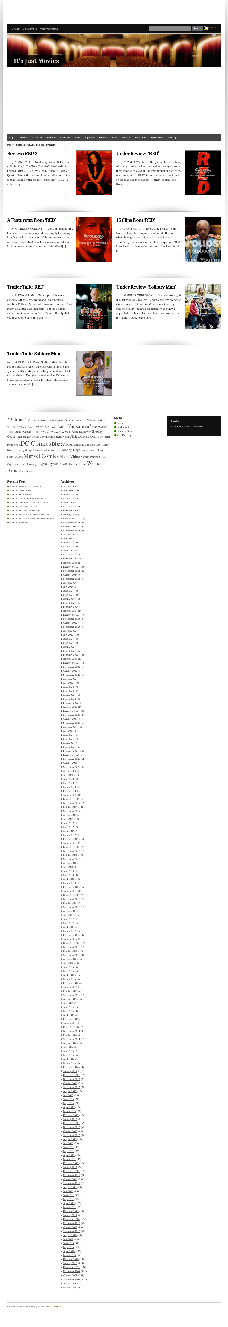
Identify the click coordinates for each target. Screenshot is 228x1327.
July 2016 (68, 963)
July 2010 (68, 1239)
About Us (30, 29)
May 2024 (68, 594)
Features (51, 137)
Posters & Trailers (108, 137)
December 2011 (71, 1171)
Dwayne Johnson (73, 444)
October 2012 (70, 1131)
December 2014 (71, 1027)
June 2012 (68, 1147)
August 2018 (70, 862)
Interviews (65, 137)
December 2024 (71, 566)
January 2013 (70, 1119)
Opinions (90, 137)
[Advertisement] (114, 10)
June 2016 (68, 967)
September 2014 (71, 1039)
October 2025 (70, 526)
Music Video (69, 456)
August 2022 (70, 678)
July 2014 (68, 1047)
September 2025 (71, 530)
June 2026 (68, 494)
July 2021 (68, 730)
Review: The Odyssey (21, 494)
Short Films (140, 137)
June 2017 (68, 919)
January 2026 (70, 514)
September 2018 (71, 858)
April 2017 (69, 927)
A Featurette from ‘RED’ (31, 220)
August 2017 (70, 911)
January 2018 (70, 891)
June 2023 (68, 638)
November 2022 (71, 666)
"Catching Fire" (56, 420)
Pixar (15, 464)
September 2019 (71, 810)
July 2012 (68, 1143)
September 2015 (71, 995)
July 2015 (68, 1003)
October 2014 (70, 1035)
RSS (213, 28)
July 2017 (68, 915)
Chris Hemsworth (59, 436)
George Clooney (15, 450)
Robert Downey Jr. (29, 464)
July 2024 (68, 586)
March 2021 (69, 746)
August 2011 (70, 1187)
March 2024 (69, 602)
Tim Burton (66, 464)
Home (16, 29)
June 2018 (68, 871)
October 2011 (70, 1179)
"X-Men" (66, 432)
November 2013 (71, 1079)
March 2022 (69, 698)
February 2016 (71, 983)
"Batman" (17, 419)
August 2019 (70, 814)
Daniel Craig (13, 444)
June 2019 (68, 822)
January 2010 (70, 1263)
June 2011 (68, 1195)
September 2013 (71, 1087)
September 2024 (71, 578)
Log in (120, 423)
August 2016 (70, 959)
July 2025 (68, 538)
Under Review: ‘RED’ (137, 153)
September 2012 (71, 1135)
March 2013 (69, 1111)
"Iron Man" (12, 426)
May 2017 (68, 923)
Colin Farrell (104, 436)
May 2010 (68, 1247)
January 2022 (70, 706)
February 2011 (71, 1211)
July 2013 (68, 1095)
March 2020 (69, 786)
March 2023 (69, 650)
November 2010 (71, 1223)
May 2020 (68, 782)
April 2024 (69, 598)
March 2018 (69, 883)
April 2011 (69, 1203)
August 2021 (70, 726)
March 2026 (69, 506)
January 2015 (70, 1023)
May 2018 (68, 875)
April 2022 (69, 694)
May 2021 (68, 738)
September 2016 (71, 955)
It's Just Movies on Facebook (188, 426)
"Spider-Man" (42, 427)
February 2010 (71, 1259)
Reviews (126, 137)
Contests (23, 137)
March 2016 (69, 979)
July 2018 (68, 867)
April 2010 (69, 1251)
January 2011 (70, 1215)
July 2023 (68, 634)
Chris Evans (41, 436)
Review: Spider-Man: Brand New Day (29, 514)
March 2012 (69, 1159)
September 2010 (71, 1231)
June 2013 (68, 1099)
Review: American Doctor (23, 506)
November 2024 (71, 570)
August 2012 (70, 1139)
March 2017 (69, 931)
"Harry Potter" (96, 420)
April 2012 (69, 1155)
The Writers (49, 29)
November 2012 (71, 1127)
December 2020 (71, 754)
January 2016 (70, 987)
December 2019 (71, 798)
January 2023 (70, 658)
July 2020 (68, 774)
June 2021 (68, 734)
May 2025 (68, 546)
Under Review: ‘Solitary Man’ (146, 287)
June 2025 (68, 542)
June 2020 (68, 778)
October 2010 (70, 1227)
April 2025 (69, 550)
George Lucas (32, 450)
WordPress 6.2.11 (58, 1306)
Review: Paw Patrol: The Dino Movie (29, 502)
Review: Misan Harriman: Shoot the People (32, 518)
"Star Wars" (59, 426)
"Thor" (37, 432)
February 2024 (71, 606)
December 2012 (71, 1123)
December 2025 (71, 518)
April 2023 (69, 646)
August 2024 (70, 582)
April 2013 (69, 1107)
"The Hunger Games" (19, 432)
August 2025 (70, 534)
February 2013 (71, 1115)
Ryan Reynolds (50, 464)
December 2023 (71, 614)
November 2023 (71, 618)
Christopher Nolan (83, 436)
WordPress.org (124, 435)
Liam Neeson (15, 457)
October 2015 (70, 991)
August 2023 (70, 630)
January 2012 (70, 1167)
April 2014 (69, 1059)
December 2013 (71, 1075)
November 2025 (71, 522)
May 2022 (68, 690)
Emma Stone (88, 444)
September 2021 (71, 722)
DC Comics (35, 443)
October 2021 (70, 718)
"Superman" (79, 426)
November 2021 (71, 714)
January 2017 (70, 939)
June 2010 (68, 1243)
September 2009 (71, 1279)
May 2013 (68, 1103)
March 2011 (69, 1207)
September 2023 (71, 626)
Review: (22, 153)
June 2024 (68, 590)
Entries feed (123, 427)
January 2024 (70, 610)
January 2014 (70, 1071)
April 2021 (69, 742)
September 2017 (71, 907)
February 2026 (71, 510)
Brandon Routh (25, 436)
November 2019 (71, 802)
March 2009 (69, 1287)
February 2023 (71, 654)
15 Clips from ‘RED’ (135, 220)
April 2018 (69, 879)
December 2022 (71, 662)
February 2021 (71, 750)
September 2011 (71, 1183)
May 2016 (68, 971)
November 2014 (71, 1031)
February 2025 (71, 558)
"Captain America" (38, 420)
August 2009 (70, 1283)
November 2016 (71, 947)
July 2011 (68, 1191)
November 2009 (71, 1271)
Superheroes (157, 137)
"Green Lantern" (75, 420)
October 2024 (70, 574)
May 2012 (68, 1151)
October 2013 (70, 1083)
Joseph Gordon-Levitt (92, 450)
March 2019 (69, 834)
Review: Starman (18, 522)
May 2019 (68, 826)
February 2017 (71, 935)
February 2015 (71, 1019)
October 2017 (70, 903)
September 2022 (71, 674)
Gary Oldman (102, 444)
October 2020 (70, 762)
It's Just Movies (36, 61)
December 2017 (71, 895)
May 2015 (68, 1011)
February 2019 (71, 838)
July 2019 (68, 818)
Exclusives (37, 137)
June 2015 (68, 1007)
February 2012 (71, 1163)
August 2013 (70, 1091)
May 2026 (68, 498)
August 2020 (70, 770)
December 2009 (71, 1267)
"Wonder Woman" (50, 431)
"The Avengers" (100, 426)
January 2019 (70, 842)
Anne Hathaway (82, 432)
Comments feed (125, 431)
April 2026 (69, 502)
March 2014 (69, 1063)
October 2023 (70, 622)
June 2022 (68, 686)
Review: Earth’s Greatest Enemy (26, 486)
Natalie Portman (90, 457)
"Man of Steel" (26, 426)
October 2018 (70, 854)
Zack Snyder (26, 471)
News (78, 137)
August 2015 (70, 999)
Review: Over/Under (20, 490)
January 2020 (70, 794)
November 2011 (71, 1175)
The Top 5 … (175, 137)
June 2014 (68, 1051)
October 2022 (70, 670)
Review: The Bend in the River (25, 510)
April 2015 (69, 1015)
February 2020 (71, 790)
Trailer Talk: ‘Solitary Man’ (34, 354)
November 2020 (71, 758)
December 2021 (71, 710)
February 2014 (71, 1067)
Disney (58, 444)
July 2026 (68, 490)
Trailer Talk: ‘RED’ (25, 287)
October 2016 (70, 951)
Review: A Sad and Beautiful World (28, 498)
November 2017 (71, 899)
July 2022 (68, 682)
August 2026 (70, 486)
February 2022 (71, 702)
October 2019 (70, 806)
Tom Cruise (79, 464)
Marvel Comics (41, 455)
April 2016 (69, 975)
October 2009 (70, 1275)
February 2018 (71, 887)
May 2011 (68, 1199)
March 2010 (69, 1255)
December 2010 (71, 1219)
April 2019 (69, 830)
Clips (11, 137)
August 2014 (70, 1043)
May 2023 (68, 642)
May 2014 (68, 1055)
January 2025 (70, 562)
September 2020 (71, 766)
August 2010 (70, 1235)
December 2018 (71, 846)
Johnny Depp (71, 449)
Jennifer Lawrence (50, 450)
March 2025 (69, 554)
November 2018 (71, 850)
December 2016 (71, 943)
